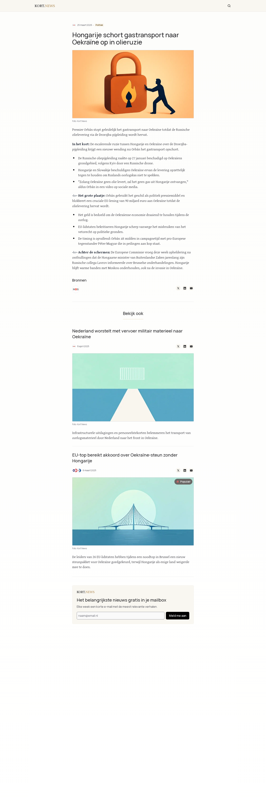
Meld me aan (177, 616)
